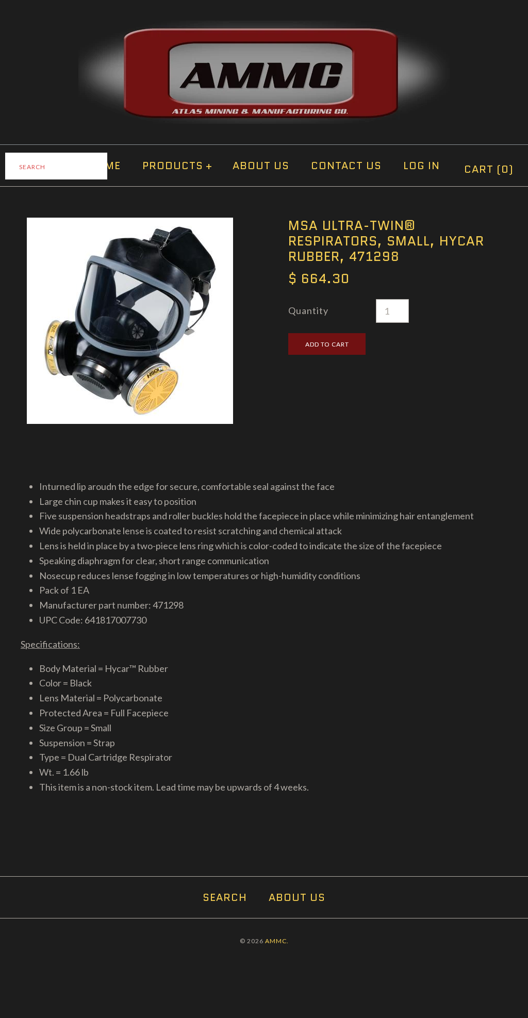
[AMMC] (264, 28)
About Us (261, 165)
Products (177, 165)
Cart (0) (489, 169)
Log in (421, 165)
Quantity (308, 310)
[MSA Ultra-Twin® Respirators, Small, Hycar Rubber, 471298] (130, 225)
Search (225, 897)
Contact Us (346, 165)
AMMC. (277, 941)
